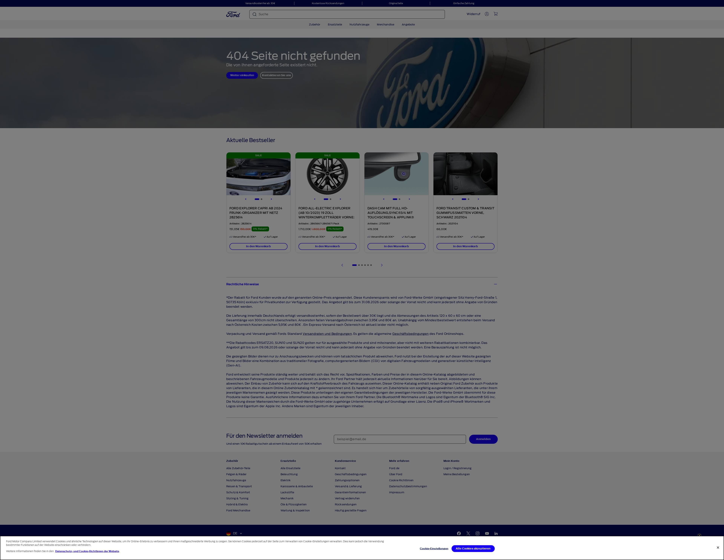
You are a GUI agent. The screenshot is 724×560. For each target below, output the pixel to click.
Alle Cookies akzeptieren (473, 549)
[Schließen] (718, 547)
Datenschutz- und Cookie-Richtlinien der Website (87, 551)
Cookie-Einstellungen (434, 548)
